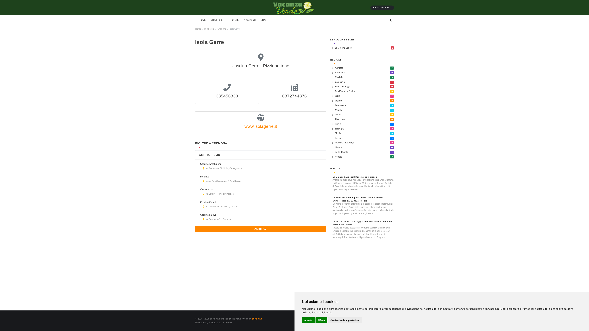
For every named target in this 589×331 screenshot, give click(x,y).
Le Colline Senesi (342, 39)
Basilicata (340, 73)
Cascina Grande (208, 202)
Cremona (222, 29)
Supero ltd (257, 319)
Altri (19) (260, 229)
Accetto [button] (308, 320)
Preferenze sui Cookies (221, 323)
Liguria (338, 101)
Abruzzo (339, 68)
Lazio (337, 96)
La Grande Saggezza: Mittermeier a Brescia (355, 177)
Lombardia (209, 29)
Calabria (339, 77)
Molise (338, 115)
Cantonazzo (206, 189)
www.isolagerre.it (260, 126)
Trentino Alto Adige (344, 143)
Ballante (204, 176)
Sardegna (339, 129)
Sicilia (338, 133)
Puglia (338, 124)
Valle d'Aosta (341, 152)
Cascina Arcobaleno (210, 164)
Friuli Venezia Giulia (345, 91)
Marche (339, 110)
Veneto (338, 157)
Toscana (339, 138)
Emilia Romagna (343, 87)
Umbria (338, 147)
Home (198, 29)
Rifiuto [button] (321, 320)
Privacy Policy (201, 323)
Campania (340, 82)
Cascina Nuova (208, 215)
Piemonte (340, 119)
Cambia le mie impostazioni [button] (344, 320)
